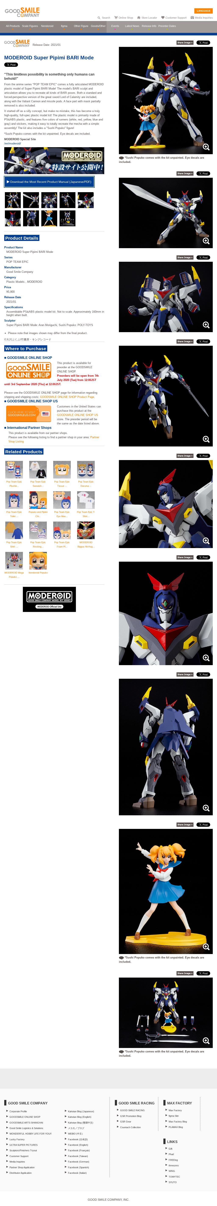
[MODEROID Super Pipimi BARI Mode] (166, 246)
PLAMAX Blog (176, 1127)
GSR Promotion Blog (130, 1116)
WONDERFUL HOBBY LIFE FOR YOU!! (30, 1133)
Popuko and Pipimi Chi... (38, 514)
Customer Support (176, 17)
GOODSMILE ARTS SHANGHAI (26, 1122)
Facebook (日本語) (78, 1139)
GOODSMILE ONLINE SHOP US (77, 415)
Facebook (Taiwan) (78, 1156)
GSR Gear (125, 1121)
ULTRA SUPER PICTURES (24, 1145)
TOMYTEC (174, 1176)
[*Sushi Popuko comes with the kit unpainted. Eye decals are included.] (166, 152)
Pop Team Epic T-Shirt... (86, 514)
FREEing (173, 1160)
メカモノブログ (76, 1128)
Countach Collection (130, 1127)
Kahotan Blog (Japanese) (81, 1111)
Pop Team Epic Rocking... (38, 544)
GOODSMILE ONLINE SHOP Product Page (67, 397)
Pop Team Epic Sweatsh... (38, 483)
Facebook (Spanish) (78, 1167)
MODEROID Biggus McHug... (86, 544)
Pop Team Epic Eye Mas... (62, 514)
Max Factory (175, 1110)
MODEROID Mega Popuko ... (14, 574)
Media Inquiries (204, 17)
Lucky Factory (17, 1139)
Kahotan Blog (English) (79, 1117)
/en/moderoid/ (12, 143)
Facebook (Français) (79, 1150)
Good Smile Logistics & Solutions (26, 1128)
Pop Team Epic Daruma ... (86, 483)
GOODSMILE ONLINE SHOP (25, 1117)
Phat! (171, 1154)
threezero (174, 1165)
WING (172, 1171)
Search (106, 17)
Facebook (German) (78, 1161)
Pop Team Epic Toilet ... (14, 514)
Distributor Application (21, 1173)
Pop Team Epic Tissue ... (62, 483)
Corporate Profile (18, 1111)
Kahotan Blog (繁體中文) (80, 1122)
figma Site (174, 1116)
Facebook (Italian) (77, 1173)
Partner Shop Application (22, 1167)
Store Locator (149, 17)
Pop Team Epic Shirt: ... (14, 544)
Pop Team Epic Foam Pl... (62, 544)
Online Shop (126, 17)
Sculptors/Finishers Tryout (23, 1150)
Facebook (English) (78, 1145)
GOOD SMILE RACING (132, 1110)
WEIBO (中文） (76, 1133)
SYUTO (173, 1182)
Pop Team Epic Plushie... (14, 483)
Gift (170, 1148)
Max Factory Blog (178, 1121)
